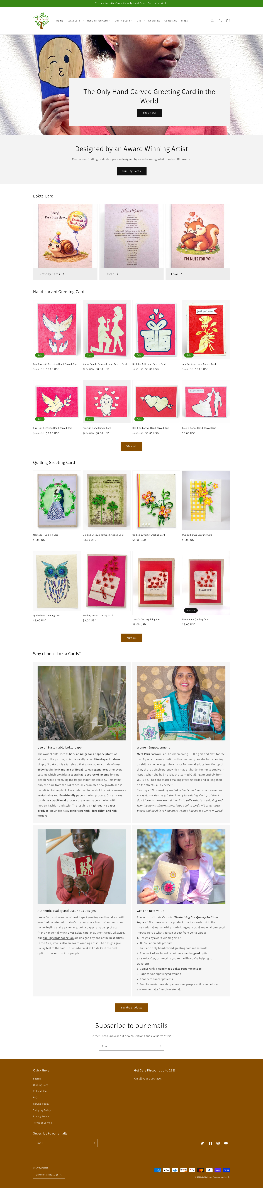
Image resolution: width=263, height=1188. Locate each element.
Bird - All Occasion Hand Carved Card (52, 427)
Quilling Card (40, 1084)
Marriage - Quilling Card (45, 534)
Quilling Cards (131, 171)
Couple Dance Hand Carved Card (199, 427)
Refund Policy (41, 1103)
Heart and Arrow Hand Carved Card (150, 427)
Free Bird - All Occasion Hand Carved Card (55, 364)
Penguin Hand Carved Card (97, 427)
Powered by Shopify (221, 1177)
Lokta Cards (207, 1177)
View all (131, 446)
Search (37, 1078)
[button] (75, 20)
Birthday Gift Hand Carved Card (149, 364)
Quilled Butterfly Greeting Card (148, 534)
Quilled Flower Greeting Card (197, 534)
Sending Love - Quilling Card (98, 615)
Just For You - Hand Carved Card (199, 364)
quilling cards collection (58, 938)
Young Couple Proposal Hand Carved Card (105, 364)
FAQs (36, 1097)
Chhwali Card (40, 1091)
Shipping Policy (42, 1110)
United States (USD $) (47, 1174)
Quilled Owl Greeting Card (46, 615)
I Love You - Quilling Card (195, 619)
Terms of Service (42, 1122)
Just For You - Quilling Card (146, 619)
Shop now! (149, 112)
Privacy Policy (41, 1116)
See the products (131, 1007)
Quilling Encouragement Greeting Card (103, 534)
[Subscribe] (160, 1046)
